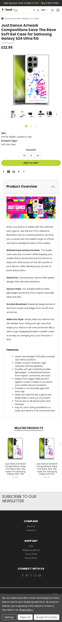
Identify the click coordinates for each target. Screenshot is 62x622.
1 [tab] (26, 126)
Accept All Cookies (46, 617)
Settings (9, 617)
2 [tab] (31, 126)
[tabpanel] (13, 114)
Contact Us (31, 530)
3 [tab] (36, 126)
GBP (43, 10)
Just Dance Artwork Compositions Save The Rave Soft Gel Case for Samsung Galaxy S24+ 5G (15, 468)
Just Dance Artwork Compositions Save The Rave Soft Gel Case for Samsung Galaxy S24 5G (46, 468)
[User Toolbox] (38, 10)
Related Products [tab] (28, 428)
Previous (6, 114)
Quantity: (31, 149)
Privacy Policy (31, 558)
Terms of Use (31, 554)
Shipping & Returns (31, 550)
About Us (31, 526)
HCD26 (35, 3)
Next (56, 114)
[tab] (31, 186)
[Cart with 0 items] (52, 10)
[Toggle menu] (58, 9)
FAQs (31, 546)
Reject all (25, 617)
